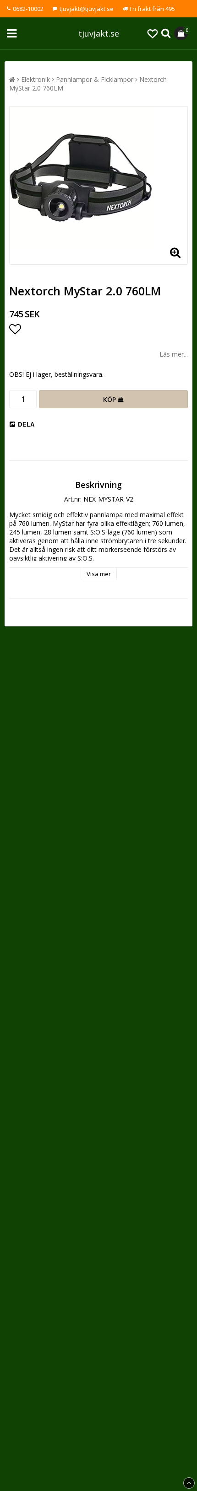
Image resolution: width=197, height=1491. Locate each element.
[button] (153, 33)
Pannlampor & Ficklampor (94, 79)
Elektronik (35, 79)
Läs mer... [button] (173, 354)
